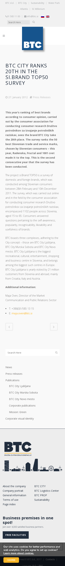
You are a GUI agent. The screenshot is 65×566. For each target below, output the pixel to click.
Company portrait (13, 490)
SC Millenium (38, 8)
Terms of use (10, 499)
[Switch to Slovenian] (42, 16)
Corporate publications (22, 405)
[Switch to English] (47, 16)
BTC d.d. (9, 3)
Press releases (13, 373)
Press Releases (42, 97)
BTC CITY (40, 486)
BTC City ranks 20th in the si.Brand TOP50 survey (26, 74)
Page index (9, 504)
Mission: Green (17, 412)
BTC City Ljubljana (20, 386)
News (8, 367)
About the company (14, 486)
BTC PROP (40, 495)
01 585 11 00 (13, 16)
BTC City (22, 3)
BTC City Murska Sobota (23, 392)
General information (14, 495)
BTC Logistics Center (46, 490)
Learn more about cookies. (18, 553)
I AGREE (11, 560)
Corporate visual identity (19, 418)
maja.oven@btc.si (22, 313)
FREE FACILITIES (15, 535)
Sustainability (37, 3)
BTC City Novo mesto (22, 399)
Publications (12, 380)
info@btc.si (32, 16)
